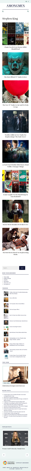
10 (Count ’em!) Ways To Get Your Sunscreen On (14, 411)
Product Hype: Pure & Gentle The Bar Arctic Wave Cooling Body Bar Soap (18, 356)
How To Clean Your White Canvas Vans (18, 315)
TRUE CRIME (6, 277)
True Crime (6, 383)
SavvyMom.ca (7, 284)
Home (4, 467)
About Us (9, 467)
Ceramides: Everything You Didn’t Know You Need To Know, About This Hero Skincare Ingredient (15, 403)
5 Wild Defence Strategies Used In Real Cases (13, 386)
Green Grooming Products (15, 326)
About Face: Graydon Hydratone (11, 397)
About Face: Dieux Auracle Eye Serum (12, 407)
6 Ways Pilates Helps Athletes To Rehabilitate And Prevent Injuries (17, 344)
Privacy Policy (24, 467)
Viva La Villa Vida (13, 298)
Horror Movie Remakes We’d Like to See (15, 224)
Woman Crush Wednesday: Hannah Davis (19, 321)
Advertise (16, 467)
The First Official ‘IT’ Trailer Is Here (15, 77)
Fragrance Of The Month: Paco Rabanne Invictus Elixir (15, 414)
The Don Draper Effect (14, 309)
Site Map (12, 468)
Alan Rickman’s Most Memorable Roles (18, 332)
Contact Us (18, 468)
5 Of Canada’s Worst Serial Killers (17, 303)
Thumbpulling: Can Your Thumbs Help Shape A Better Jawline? (18, 338)
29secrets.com (7, 282)
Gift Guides (6, 281)
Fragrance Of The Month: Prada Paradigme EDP (14, 401)
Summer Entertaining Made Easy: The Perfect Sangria (16, 406)
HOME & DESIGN (7, 278)
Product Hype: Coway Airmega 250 (11, 413)
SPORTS (5, 280)
